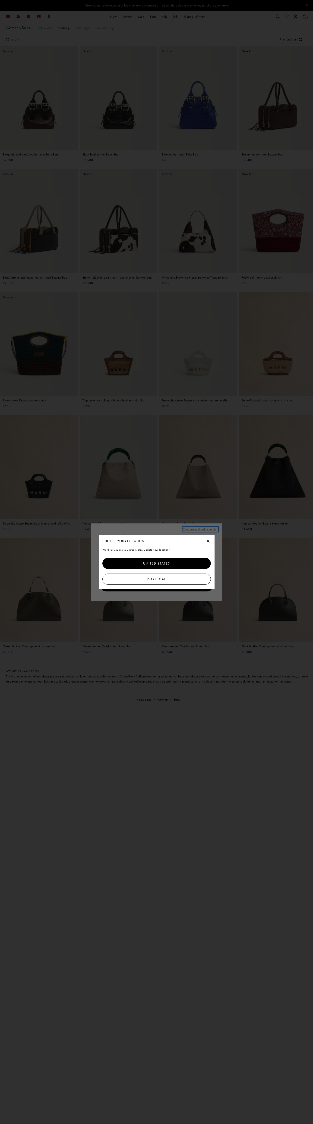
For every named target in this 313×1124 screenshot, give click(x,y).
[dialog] (157, 562)
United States (156, 563)
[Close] (208, 541)
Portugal (156, 579)
